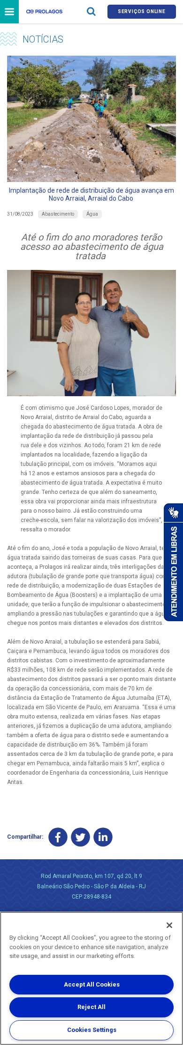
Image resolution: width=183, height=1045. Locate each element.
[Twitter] (80, 837)
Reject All (91, 1006)
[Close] (169, 925)
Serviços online (142, 11)
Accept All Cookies (92, 984)
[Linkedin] (103, 837)
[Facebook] (58, 837)
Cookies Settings (91, 1029)
